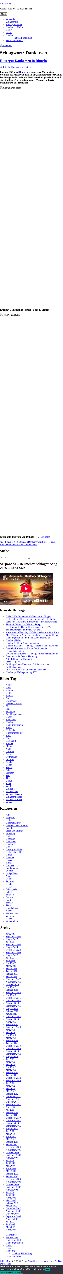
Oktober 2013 (12, 1051)
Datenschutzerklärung (10, 1272)
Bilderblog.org (34, 1261)
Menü (3, 14)
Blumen (9, 695)
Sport (8, 900)
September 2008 (13, 1187)
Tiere (8, 778)
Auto (8, 814)
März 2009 (11, 1171)
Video (8, 783)
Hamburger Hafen (14, 27)
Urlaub (9, 781)
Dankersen (24, 72)
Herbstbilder (11, 730)
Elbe (8, 706)
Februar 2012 (12, 1094)
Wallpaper (10, 789)
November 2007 (13, 1211)
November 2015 (13, 1016)
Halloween (11, 719)
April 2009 (11, 1168)
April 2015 (11, 1022)
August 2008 (12, 1189)
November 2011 (13, 1099)
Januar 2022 (11, 971)
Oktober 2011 (12, 1102)
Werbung (10, 916)
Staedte (24, 542)
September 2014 (13, 1027)
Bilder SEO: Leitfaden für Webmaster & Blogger (28, 616)
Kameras (10, 857)
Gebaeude (10, 838)
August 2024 (12, 947)
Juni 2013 (10, 1062)
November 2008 (13, 1181)
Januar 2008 (11, 1205)
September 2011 (13, 1104)
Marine (9, 746)
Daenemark (11, 701)
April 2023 (11, 963)
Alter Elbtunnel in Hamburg (19, 659)
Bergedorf (10, 817)
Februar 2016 (12, 1011)
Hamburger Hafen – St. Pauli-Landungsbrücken (28, 637)
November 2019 (13, 982)
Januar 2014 (11, 1043)
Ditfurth (43, 542)
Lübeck (9, 870)
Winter (9, 802)
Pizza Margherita (14, 661)
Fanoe (9, 709)
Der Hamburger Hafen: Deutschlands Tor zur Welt (29, 627)
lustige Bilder (12, 873)
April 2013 (11, 1067)
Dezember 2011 (13, 1096)
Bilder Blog (5, 3)
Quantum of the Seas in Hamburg (21, 656)
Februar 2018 (12, 990)
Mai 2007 (10, 1227)
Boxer (9, 698)
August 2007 (12, 1219)
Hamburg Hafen (13, 640)
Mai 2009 (10, 1165)
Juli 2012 (10, 1083)
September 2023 (13, 952)
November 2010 (13, 1120)
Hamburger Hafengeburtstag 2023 (22, 672)
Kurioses (10, 865)
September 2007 (13, 1216)
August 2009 (12, 1157)
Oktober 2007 (12, 1213)
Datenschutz (5, 1263)
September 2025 (13, 936)
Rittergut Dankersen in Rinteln (23, 61)
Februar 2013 (12, 1072)
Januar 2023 (11, 968)
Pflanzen (10, 759)
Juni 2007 (10, 1224)
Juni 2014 (10, 1030)
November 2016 (13, 1000)
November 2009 (13, 1149)
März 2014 (11, 1038)
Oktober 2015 (12, 1019)
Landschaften (12, 868)
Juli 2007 (10, 1221)
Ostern (9, 32)
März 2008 (11, 1200)
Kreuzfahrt (11, 741)
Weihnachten (12, 22)
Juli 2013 (10, 1059)
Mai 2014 (10, 1032)
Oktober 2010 (12, 1123)
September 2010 (13, 1125)
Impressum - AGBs (52, 1261)
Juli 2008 (10, 1192)
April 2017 (11, 995)
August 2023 (12, 955)
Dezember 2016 (13, 998)
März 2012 (11, 1091)
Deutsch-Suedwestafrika (17, 825)
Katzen (9, 860)
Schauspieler (12, 889)
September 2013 (13, 1054)
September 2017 (13, 992)
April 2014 (11, 1035)
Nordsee (10, 751)
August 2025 (12, 939)
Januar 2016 (11, 1014)
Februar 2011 (12, 1112)
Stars (8, 775)
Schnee (9, 770)
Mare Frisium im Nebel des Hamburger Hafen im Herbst (32, 635)
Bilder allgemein (13, 822)
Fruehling (10, 711)
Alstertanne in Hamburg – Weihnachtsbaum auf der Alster (32, 632)
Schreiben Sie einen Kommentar (22, 544)
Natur (8, 749)
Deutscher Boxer (14, 703)
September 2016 (13, 1006)
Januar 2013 (11, 1075)
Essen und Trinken (14, 40)
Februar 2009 (12, 1173)
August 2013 (12, 1056)
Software (10, 894)
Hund (8, 735)
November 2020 (13, 979)
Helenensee (53, 542)
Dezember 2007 (13, 1208)
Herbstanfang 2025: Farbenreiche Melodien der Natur (31, 619)
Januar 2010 (11, 1144)
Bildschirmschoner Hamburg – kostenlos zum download (32, 645)
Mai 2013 (10, 1064)
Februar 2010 (12, 1141)
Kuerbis (9, 743)
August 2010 (12, 1128)
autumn (9, 690)
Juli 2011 (10, 1109)
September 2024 (13, 944)
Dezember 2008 (13, 1179)
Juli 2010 (10, 1131)
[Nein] (22, 1273)
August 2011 (12, 1107)
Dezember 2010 (13, 1117)
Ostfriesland (11, 757)
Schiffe (9, 767)
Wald (8, 786)
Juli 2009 (10, 1160)
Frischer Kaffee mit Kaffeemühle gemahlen (26, 669)
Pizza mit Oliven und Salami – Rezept (23, 624)
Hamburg (10, 35)
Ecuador (10, 828)
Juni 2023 (10, 960)
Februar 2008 (12, 1203)
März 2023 (11, 966)
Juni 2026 (10, 934)
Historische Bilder (14, 852)
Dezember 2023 (13, 950)
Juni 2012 (10, 1086)
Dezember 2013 (13, 1046)
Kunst (8, 862)
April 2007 (11, 1229)
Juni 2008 (10, 1195)
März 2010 (11, 1139)
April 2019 (11, 987)
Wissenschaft (12, 921)
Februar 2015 (12, 1024)
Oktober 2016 (12, 1003)
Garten (9, 717)
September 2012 (13, 1080)
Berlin (9, 693)
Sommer (10, 773)
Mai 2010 (10, 1133)
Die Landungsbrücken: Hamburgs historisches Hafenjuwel (33, 653)
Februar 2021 (12, 974)
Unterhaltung (12, 908)
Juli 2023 (10, 958)
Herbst (9, 30)
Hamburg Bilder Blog (22, 38)
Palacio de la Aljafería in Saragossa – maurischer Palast (31, 621)
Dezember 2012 (13, 1078)
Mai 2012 (10, 1088)
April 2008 (11, 1197)
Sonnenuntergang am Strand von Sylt (23, 629)
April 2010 (11, 1136)
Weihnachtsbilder (14, 797)
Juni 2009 (10, 1163)
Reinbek (10, 762)
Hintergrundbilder (14, 24)
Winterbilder (11, 19)
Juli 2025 (10, 942)
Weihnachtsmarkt (14, 799)
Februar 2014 (12, 1040)
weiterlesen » (46, 537)
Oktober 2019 (12, 984)
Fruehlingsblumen (14, 714)
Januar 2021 (11, 976)
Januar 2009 (11, 1176)
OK (47, 1269)
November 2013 (13, 1048)
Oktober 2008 (12, 1184)
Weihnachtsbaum (14, 794)
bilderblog (4, 542)
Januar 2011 (11, 1115)
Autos (8, 687)
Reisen (9, 765)
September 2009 (13, 1155)
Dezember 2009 (13, 1147)
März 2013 (11, 1070)
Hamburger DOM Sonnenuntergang (22, 643)
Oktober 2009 (12, 1152)
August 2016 (12, 1008)
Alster (8, 685)
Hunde (9, 738)
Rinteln (3, 544)
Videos (9, 910)
